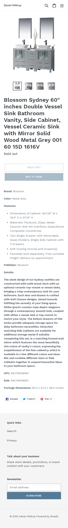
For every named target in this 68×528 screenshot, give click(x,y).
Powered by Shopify (47, 516)
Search (11, 431)
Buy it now (34, 176)
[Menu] (62, 5)
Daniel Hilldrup (27, 516)
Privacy (12, 440)
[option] (17, 86)
